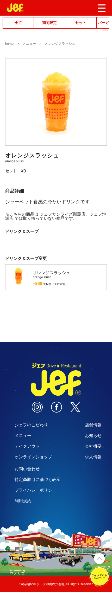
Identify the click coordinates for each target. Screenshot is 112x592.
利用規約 (23, 501)
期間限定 (49, 23)
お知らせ (93, 435)
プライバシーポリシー (35, 490)
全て (18, 23)
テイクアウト (27, 446)
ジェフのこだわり (31, 425)
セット (80, 23)
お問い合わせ (27, 469)
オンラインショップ (33, 457)
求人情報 (93, 457)
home (9, 44)
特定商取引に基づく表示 (37, 479)
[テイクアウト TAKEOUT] (99, 584)
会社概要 (93, 446)
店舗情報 (93, 425)
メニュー (29, 44)
